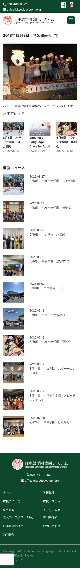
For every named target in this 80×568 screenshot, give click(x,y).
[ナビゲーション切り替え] (71, 20)
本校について (11, 501)
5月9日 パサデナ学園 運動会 (66, 142)
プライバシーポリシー (17, 560)
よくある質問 (51, 510)
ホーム (7, 492)
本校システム (51, 501)
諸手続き (9, 510)
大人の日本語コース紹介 (19, 517)
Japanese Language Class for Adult (40, 142)
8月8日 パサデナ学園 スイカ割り (13, 142)
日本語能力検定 (13, 526)
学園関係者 (50, 517)
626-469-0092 (16, 4)
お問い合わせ (51, 526)
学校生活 (49, 492)
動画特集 (9, 535)
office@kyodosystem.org (23, 9)
